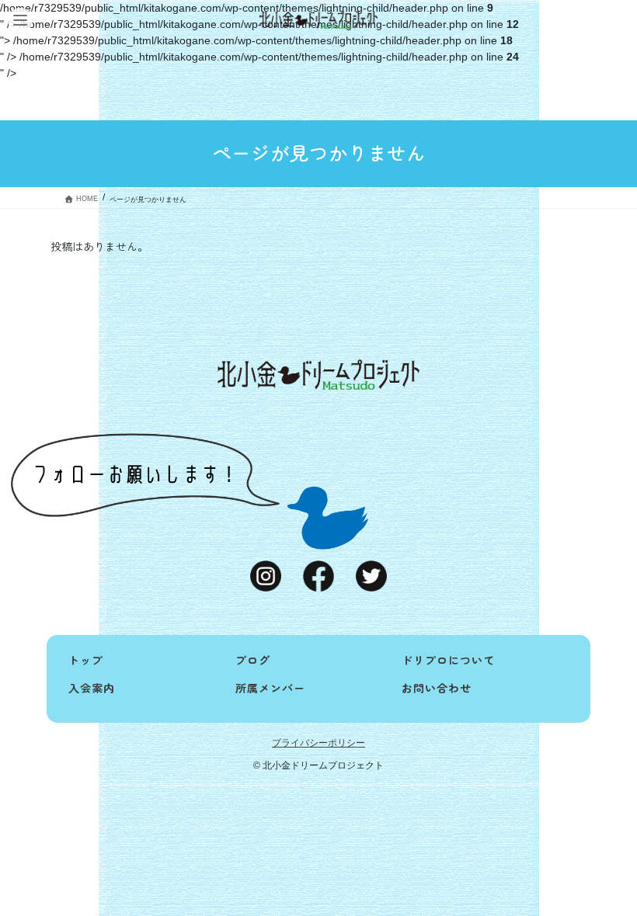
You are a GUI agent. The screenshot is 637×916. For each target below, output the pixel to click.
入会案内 (91, 688)
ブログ (252, 660)
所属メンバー (270, 688)
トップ (85, 660)
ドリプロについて (448, 660)
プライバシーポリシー (318, 742)
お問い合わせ (437, 688)
